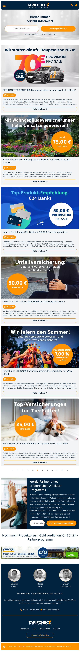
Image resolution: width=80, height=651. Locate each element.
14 (52, 470)
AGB (34, 629)
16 (62, 470)
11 (47, 470)
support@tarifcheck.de (51, 610)
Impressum (24, 629)
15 (57, 470)
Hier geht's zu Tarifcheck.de (40, 635)
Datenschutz (44, 629)
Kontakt (56, 629)
